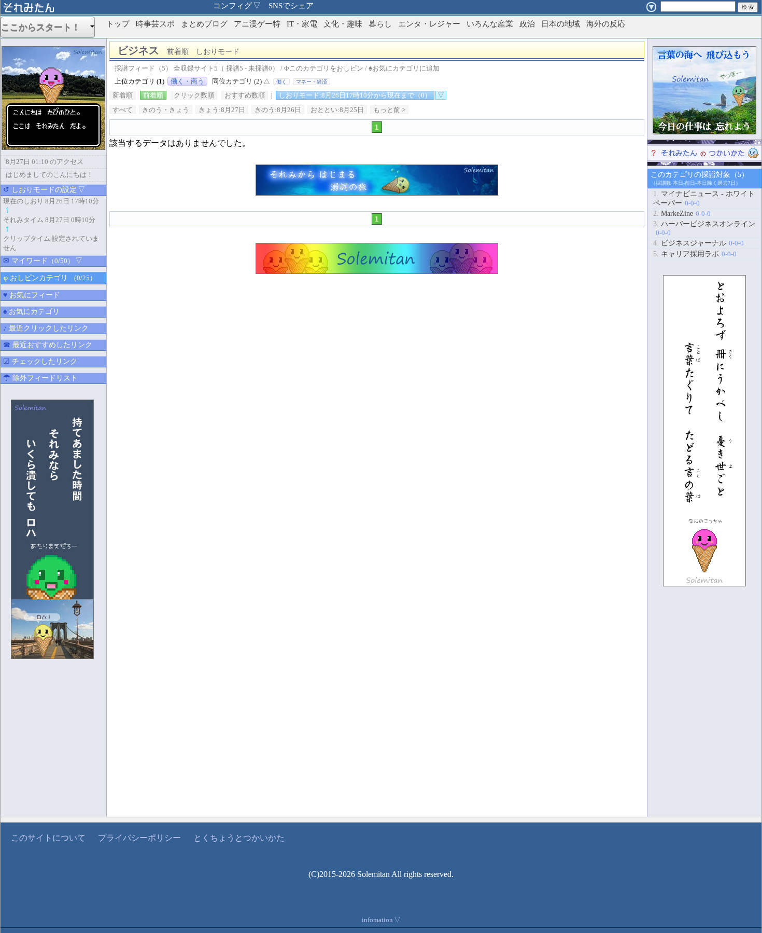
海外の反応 (605, 24)
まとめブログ (204, 24)
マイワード (42, 261)
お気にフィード (31, 295)
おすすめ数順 (244, 95)
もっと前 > (389, 110)
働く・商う (187, 81)
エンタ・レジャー (429, 24)
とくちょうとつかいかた (239, 837)
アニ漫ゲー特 (257, 24)
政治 (527, 24)
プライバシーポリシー (139, 837)
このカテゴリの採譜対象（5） (700, 175)
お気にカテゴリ (31, 311)
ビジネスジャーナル (698, 243)
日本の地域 (560, 24)
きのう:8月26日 (278, 110)
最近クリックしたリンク (46, 328)
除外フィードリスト (40, 378)
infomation (381, 920)
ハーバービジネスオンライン (704, 228)
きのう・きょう (165, 110)
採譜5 (234, 68)
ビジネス (178, 50)
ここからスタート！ (45, 27)
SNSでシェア (291, 6)
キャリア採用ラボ (695, 254)
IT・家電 (302, 24)
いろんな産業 (490, 24)
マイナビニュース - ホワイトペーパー (704, 198)
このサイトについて (48, 837)
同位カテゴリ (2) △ (241, 81)
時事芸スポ (155, 24)
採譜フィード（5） (143, 68)
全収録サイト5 (196, 68)
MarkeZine (682, 213)
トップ (118, 24)
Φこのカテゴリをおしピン (323, 68)
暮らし (380, 24)
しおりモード (355, 95)
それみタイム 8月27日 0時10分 (49, 220)
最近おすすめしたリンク (47, 345)
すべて (122, 110)
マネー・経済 (311, 82)
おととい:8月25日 (337, 110)
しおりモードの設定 (44, 190)
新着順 (122, 95)
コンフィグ (237, 6)
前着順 (153, 95)
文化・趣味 (342, 24)
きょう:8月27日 (222, 110)
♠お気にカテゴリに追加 (404, 68)
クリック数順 (194, 95)
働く (281, 82)
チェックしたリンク (40, 361)
